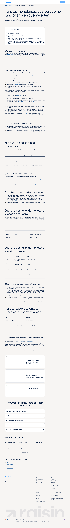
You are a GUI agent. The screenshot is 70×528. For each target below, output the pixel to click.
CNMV (8, 462)
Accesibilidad (50, 521)
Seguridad (35, 521)
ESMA (8, 466)
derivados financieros (40, 179)
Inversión (10, 5)
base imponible (37, 134)
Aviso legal (18, 521)
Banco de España (10, 464)
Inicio (6, 5)
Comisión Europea (10, 468)
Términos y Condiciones (42, 521)
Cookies (31, 521)
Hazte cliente (62, 1)
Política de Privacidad (25, 521)
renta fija (31, 130)
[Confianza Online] (64, 519)
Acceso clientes (56, 1)
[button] (19, 2)
